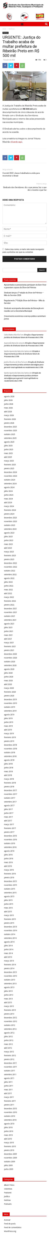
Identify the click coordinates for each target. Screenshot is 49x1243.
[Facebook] (5, 65)
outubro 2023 (9, 525)
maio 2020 (8, 680)
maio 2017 (8, 817)
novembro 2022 (10, 567)
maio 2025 (8, 453)
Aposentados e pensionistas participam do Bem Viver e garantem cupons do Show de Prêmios (25, 286)
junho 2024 (8, 495)
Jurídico (7, 1196)
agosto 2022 (9, 578)
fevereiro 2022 (10, 601)
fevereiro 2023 (10, 555)
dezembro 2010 (10, 1108)
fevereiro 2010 (10, 1146)
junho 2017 (8, 813)
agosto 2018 (9, 760)
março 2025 (9, 461)
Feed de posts (10, 1223)
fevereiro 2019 (10, 737)
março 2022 (9, 597)
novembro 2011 (10, 1067)
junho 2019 (8, 722)
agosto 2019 (9, 714)
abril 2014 (8, 957)
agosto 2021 (9, 623)
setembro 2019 (10, 711)
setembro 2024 (10, 483)
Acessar (7, 1220)
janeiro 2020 (9, 695)
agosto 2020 (9, 669)
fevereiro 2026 (10, 419)
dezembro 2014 (10, 926)
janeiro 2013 (9, 1014)
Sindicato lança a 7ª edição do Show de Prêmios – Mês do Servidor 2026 (23, 294)
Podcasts (8, 1204)
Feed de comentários (12, 1227)
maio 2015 (8, 908)
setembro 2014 (10, 938)
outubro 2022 (9, 570)
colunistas (8, 1189)
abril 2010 (8, 1139)
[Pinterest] (16, 65)
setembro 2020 (10, 665)
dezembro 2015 (10, 881)
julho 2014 (8, 945)
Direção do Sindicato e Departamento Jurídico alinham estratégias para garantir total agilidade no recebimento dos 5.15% (24, 364)
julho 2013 (8, 991)
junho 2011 (8, 1086)
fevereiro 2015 (10, 919)
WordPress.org (10, 1231)
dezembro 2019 (10, 699)
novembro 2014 (10, 930)
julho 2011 (8, 1082)
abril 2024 (8, 502)
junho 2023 (8, 540)
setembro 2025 (10, 438)
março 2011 (9, 1097)
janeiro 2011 (9, 1104)
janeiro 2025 (9, 468)
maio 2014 (8, 953)
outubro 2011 (9, 1070)
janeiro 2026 (9, 423)
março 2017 (9, 824)
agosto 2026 (9, 396)
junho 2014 (8, 949)
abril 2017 (8, 820)
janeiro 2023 (9, 559)
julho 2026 (8, 400)
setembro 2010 (10, 1120)
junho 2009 (8, 1169)
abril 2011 (8, 1093)
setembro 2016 (10, 847)
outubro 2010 (9, 1116)
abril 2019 (8, 730)
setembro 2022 (10, 574)
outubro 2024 (9, 480)
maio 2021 (8, 635)
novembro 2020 (10, 658)
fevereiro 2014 (10, 964)
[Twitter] (10, 65)
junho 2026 (8, 404)
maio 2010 (8, 1135)
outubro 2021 (9, 616)
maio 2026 (8, 408)
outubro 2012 (9, 1025)
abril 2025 (8, 457)
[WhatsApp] (22, 65)
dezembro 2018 (10, 745)
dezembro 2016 (10, 836)
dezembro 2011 (10, 1063)
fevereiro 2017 (10, 828)
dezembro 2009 (10, 1154)
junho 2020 (8, 676)
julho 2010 (8, 1127)
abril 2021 (8, 639)
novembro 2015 (10, 885)
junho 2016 (8, 858)
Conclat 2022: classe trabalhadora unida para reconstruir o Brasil (21, 174)
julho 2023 (8, 536)
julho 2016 (8, 854)
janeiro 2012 (9, 1059)
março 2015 (9, 915)
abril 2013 (8, 1002)
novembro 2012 (10, 1021)
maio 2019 (8, 726)
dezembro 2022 (10, 563)
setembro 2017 (10, 801)
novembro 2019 (10, 703)
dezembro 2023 (10, 517)
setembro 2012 (10, 1029)
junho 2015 (8, 904)
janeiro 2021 (9, 650)
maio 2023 (8, 544)
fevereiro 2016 (10, 873)
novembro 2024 (10, 476)
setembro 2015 (10, 892)
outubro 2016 (9, 843)
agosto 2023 (9, 533)
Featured (7, 1192)
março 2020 (9, 688)
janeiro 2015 (9, 923)
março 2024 (9, 506)
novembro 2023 (10, 521)
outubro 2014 (9, 934)
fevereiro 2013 (10, 1010)
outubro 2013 (9, 979)
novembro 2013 (10, 976)
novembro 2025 (10, 430)
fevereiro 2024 (10, 510)
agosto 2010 (9, 1123)
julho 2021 (8, 627)
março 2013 (9, 1006)
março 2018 (9, 779)
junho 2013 (8, 995)
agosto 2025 (9, 442)
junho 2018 (8, 767)
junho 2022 (8, 586)
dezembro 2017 (10, 790)
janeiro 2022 (9, 605)
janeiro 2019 (9, 741)
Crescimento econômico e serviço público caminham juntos (25, 317)
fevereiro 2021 (10, 646)
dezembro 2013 (10, 972)
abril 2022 (8, 593)
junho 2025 (8, 449)
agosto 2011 (9, 1078)
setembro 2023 (10, 529)
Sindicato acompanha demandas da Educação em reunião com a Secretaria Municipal (24, 309)
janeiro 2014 (9, 968)
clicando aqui (16, 142)
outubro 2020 (9, 661)
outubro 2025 (9, 434)
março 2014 (9, 961)
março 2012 (9, 1051)
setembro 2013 (10, 983)
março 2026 (9, 415)
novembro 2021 (10, 612)
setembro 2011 (10, 1074)
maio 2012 (8, 1044)
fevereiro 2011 (10, 1101)
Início (4, 29)
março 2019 (9, 733)
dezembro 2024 (10, 472)
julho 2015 (8, 900)
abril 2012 (8, 1048)
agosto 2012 (9, 1033)
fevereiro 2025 (10, 464)
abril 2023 (8, 548)
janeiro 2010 (9, 1150)
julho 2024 (8, 491)
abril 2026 (8, 411)
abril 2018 (8, 775)
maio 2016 (8, 862)
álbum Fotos (9, 1185)
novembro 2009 (10, 1158)
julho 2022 (8, 582)
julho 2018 (8, 764)
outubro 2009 (9, 1161)
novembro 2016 (10, 839)
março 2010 (9, 1142)
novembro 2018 (10, 748)
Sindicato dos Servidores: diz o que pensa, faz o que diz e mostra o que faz (24, 188)
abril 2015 (8, 911)
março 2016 (9, 870)
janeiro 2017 (9, 832)
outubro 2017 (9, 798)
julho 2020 (8, 673)
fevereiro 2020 (10, 692)
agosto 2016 (9, 851)
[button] (22, 24)
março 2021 (9, 642)
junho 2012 (8, 1040)
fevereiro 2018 (10, 783)
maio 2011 (8, 1089)
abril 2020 (8, 684)
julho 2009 (8, 1165)
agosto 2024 (9, 487)
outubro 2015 (9, 889)
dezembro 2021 (10, 608)
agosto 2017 (9, 805)
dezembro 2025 (10, 426)
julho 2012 (8, 1036)
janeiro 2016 (9, 877)
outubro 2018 (9, 752)
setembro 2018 (10, 756)
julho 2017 (8, 809)
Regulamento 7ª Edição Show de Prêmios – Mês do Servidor (24, 301)
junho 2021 (8, 631)
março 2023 (9, 551)
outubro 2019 (9, 707)
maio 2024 (8, 498)
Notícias (11, 29)
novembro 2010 (10, 1112)
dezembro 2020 (10, 654)
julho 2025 (8, 445)
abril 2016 (8, 866)
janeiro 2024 (9, 514)
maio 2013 (8, 998)
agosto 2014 (9, 942)
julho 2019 (8, 718)
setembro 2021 (10, 620)
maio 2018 (8, 771)
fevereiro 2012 (10, 1055)
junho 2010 (8, 1131)
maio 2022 (8, 589)
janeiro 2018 (9, 786)
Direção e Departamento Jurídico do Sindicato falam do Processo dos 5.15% (22, 354)
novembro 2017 (10, 794)
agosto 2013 (9, 987)
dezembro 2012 (10, 1017)
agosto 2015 (9, 896)
